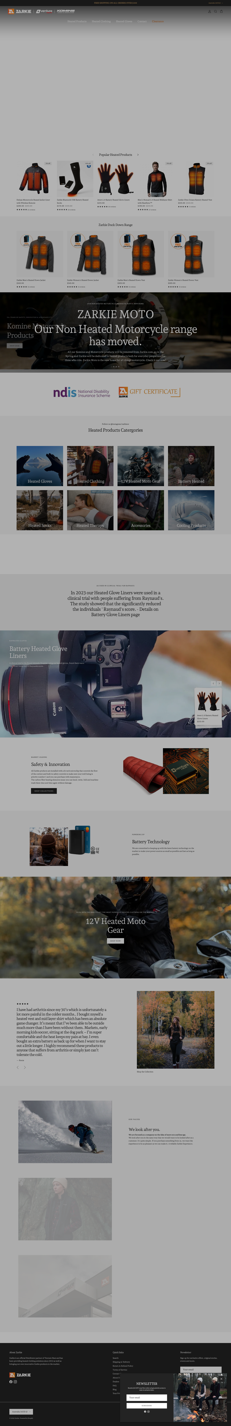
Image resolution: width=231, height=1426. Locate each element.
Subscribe (147, 1406)
